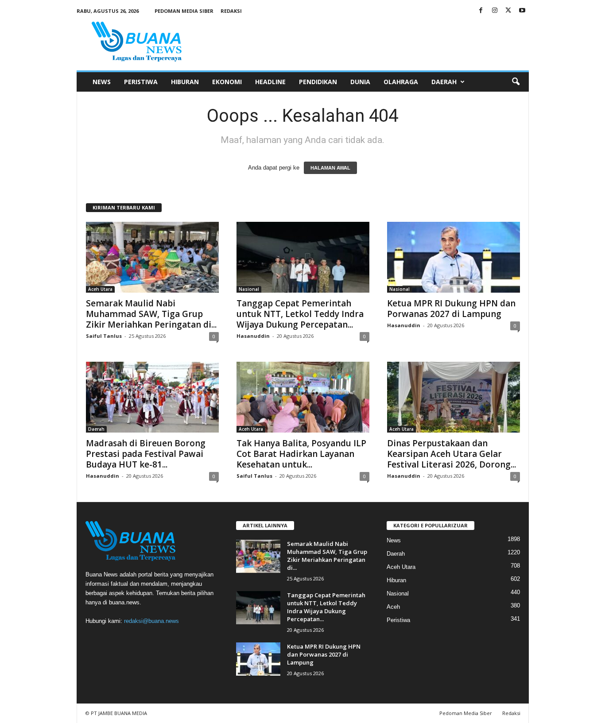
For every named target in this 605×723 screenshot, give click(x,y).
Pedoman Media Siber (184, 11)
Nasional (249, 289)
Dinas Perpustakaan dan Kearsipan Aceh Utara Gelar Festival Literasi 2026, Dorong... (451, 453)
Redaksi (231, 11)
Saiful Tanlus (104, 336)
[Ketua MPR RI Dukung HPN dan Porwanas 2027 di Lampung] (453, 257)
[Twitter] (508, 10)
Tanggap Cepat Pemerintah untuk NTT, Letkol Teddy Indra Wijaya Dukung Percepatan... (300, 314)
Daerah (444, 81)
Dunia (360, 81)
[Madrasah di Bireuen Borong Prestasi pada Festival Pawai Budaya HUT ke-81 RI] (152, 397)
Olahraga (401, 81)
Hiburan (185, 81)
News (102, 81)
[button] (515, 82)
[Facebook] (481, 10)
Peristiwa (141, 81)
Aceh (393, 606)
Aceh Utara (100, 289)
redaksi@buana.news (151, 621)
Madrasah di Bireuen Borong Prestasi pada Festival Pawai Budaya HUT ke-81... (146, 453)
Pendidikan (318, 81)
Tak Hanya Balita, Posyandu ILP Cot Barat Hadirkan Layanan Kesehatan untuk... (301, 453)
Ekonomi (227, 81)
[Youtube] (522, 10)
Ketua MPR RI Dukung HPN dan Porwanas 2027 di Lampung (451, 309)
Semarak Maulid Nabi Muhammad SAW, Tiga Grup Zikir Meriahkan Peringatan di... (151, 314)
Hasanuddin (253, 336)
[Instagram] (494, 10)
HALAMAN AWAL (330, 167)
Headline (270, 81)
